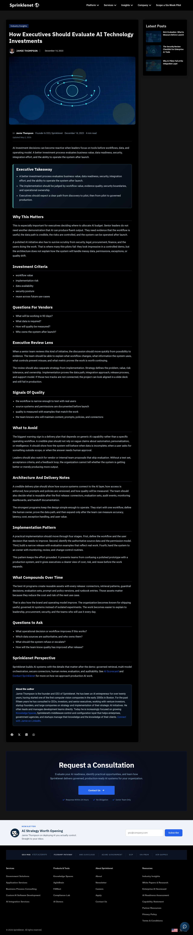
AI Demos (58, 901)
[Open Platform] (98, 5)
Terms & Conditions (152, 920)
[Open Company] (150, 5)
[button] (12, 734)
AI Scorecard (111, 671)
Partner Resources (151, 908)
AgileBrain (58, 882)
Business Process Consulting (21, 889)
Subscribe (173, 832)
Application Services (16, 882)
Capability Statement (153, 901)
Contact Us (94, 790)
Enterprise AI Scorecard (154, 889)
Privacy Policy (149, 914)
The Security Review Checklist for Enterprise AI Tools (173, 49)
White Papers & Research (155, 882)
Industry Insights (19, 26)
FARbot (57, 889)
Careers (99, 889)
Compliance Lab (61, 895)
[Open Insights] (132, 5)
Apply (99, 895)
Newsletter (101, 882)
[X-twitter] (180, 930)
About (99, 876)
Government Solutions (17, 876)
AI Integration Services (17, 901)
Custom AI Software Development (23, 895)
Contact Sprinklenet (24, 675)
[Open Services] (115, 5)
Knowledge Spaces (26, 713)
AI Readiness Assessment (155, 895)
